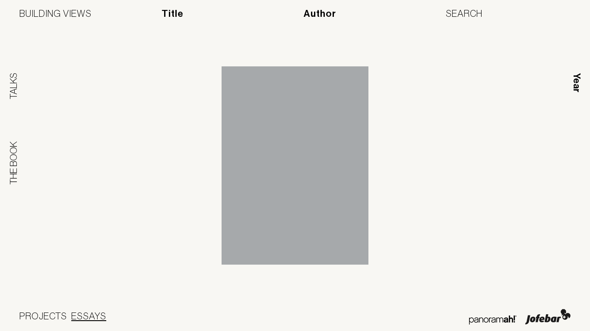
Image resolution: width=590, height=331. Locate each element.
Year (576, 82)
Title (173, 13)
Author (320, 13)
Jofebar (548, 317)
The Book (13, 162)
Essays (88, 316)
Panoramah (493, 320)
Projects (43, 316)
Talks (13, 86)
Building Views (55, 13)
